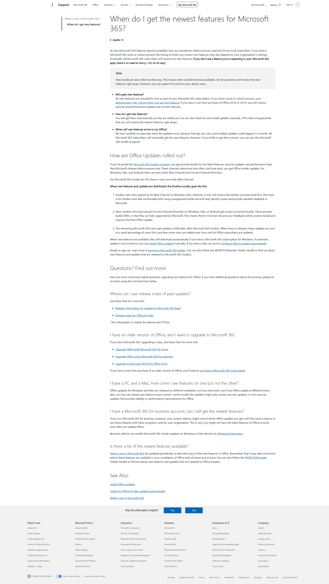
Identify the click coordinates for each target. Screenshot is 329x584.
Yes (172, 510)
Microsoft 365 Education (131, 544)
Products (108, 4)
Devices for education (130, 533)
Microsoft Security (172, 533)
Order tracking (81, 550)
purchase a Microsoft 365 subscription (222, 370)
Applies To (118, 39)
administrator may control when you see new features (147, 102)
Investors (261, 550)
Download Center (82, 533)
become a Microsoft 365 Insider (167, 250)
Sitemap (171, 577)
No (194, 510)
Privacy (201, 577)
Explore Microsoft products (38, 561)
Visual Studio (217, 566)
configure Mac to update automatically (244, 243)
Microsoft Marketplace (221, 555)
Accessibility (263, 561)
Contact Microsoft (186, 577)
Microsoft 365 (80, 4)
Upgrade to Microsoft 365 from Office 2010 (141, 363)
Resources (163, 4)
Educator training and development (135, 555)
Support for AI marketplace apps (225, 544)
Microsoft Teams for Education (133, 539)
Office (95, 4)
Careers (261, 528)
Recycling (258, 577)
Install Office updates (161, 243)
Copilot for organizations (37, 550)
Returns (78, 544)
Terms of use (214, 577)
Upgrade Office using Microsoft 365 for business (144, 356)
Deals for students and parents (134, 561)
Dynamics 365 (170, 539)
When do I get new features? (84, 24)
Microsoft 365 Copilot (173, 561)
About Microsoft (264, 533)
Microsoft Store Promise (85, 561)
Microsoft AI (169, 528)
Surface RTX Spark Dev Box (38, 544)
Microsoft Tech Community (223, 550)
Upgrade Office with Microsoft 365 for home (141, 349)
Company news (264, 539)
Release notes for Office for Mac (134, 315)
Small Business (170, 566)
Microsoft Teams (171, 555)
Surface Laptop (33, 533)
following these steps (229, 433)
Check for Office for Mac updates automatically (138, 491)
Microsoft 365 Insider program (151, 164)
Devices (124, 4)
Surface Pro (32, 528)
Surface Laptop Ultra (36, 539)
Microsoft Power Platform (175, 550)
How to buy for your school (132, 550)
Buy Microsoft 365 (187, 4)
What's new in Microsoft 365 (127, 453)
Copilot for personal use (37, 555)
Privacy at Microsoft (266, 544)
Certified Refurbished (84, 555)
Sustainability (263, 566)
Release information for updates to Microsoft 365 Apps (148, 308)
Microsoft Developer (220, 533)
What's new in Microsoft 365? (82, 18)
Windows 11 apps (34, 566)
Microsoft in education (130, 528)
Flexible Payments (82, 566)
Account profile (81, 528)
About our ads (272, 577)
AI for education (127, 566)
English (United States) (42, 576)
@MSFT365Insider (256, 457)
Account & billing (144, 4)
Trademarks (229, 577)
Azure (214, 528)
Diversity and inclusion (267, 555)
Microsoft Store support (85, 539)
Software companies (220, 561)
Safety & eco (244, 577)
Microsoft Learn (218, 539)
